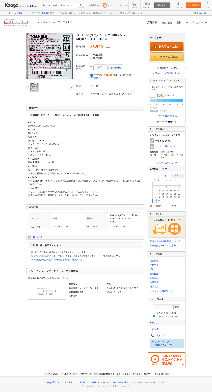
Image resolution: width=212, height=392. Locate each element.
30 (155, 201)
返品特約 (154, 286)
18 (163, 194)
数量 (152, 37)
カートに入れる (169, 56)
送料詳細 (95, 78)
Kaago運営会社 (53, 382)
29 (179, 197)
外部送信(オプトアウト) (144, 382)
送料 (178, 22)
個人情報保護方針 (121, 382)
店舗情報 (152, 22)
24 (159, 197)
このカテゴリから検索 (167, 316)
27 (171, 197)
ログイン (178, 7)
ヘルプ (207, 7)
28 (175, 197)
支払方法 (167, 22)
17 (159, 194)
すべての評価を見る (168, 116)
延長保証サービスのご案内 (163, 245)
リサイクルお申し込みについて (165, 241)
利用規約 (81, 382)
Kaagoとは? (202, 13)
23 (155, 197)
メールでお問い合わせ (165, 146)
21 (175, 194)
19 (167, 194)
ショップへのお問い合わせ (163, 291)
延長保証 (154, 278)
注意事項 (154, 282)
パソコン (19, 13)
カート (134, 7)
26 (167, 197)
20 (171, 194)
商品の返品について (168, 163)
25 (163, 197)
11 (163, 191)
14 (175, 191)
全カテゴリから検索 (166, 313)
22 (179, 194)
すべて (155, 329)
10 (159, 191)
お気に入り (146, 5)
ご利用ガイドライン (99, 382)
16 (155, 194)
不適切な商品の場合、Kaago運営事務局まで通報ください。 (60, 260)
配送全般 (154, 273)
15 (179, 191)
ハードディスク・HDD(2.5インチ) (41, 13)
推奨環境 (69, 382)
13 (171, 191)
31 (159, 201)
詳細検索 (92, 5)
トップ (7, 13)
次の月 (177, 176)
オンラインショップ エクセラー (56, 22)
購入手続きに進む (169, 46)
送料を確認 (115, 67)
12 (167, 191)
